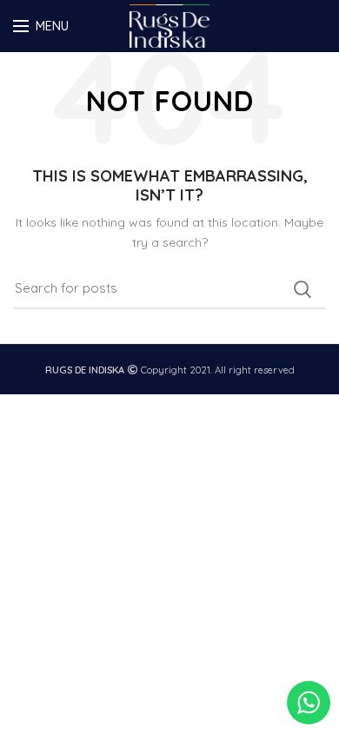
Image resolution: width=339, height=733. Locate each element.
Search (302, 289)
